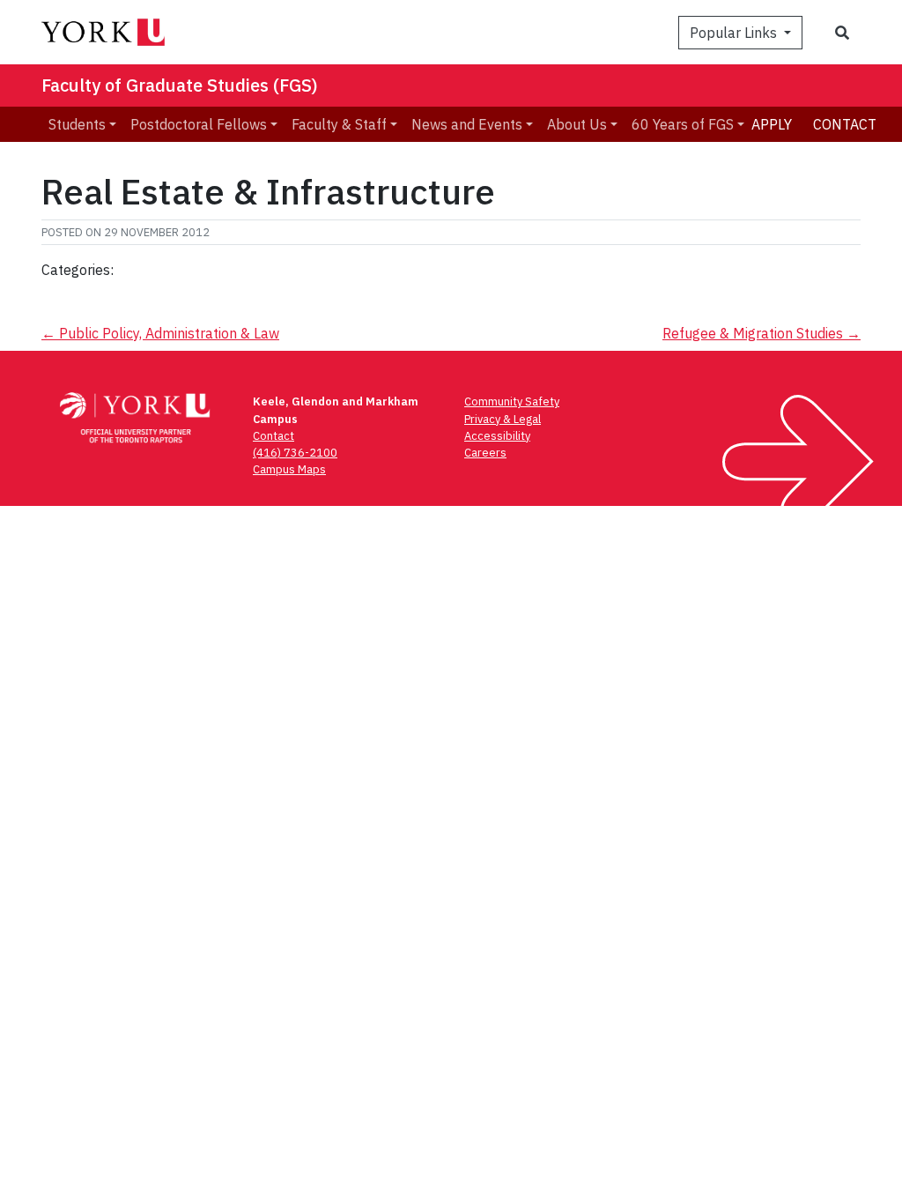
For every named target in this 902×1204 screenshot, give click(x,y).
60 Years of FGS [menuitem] (683, 124)
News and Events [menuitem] (466, 124)
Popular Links (735, 32)
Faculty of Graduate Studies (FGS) (179, 85)
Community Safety (511, 401)
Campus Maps (289, 469)
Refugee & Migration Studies (761, 333)
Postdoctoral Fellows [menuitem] (198, 124)
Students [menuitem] (77, 124)
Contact (844, 124)
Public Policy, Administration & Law (160, 333)
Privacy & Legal (502, 419)
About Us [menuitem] (577, 124)
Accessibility (497, 435)
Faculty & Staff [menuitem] (339, 124)
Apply (771, 124)
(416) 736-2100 (295, 452)
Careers (485, 452)
